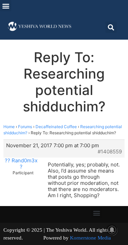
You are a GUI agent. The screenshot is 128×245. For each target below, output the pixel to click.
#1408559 (110, 152)
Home (9, 126)
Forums (25, 126)
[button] (5, 5)
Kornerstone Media (90, 238)
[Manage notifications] (111, 229)
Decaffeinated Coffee (56, 126)
